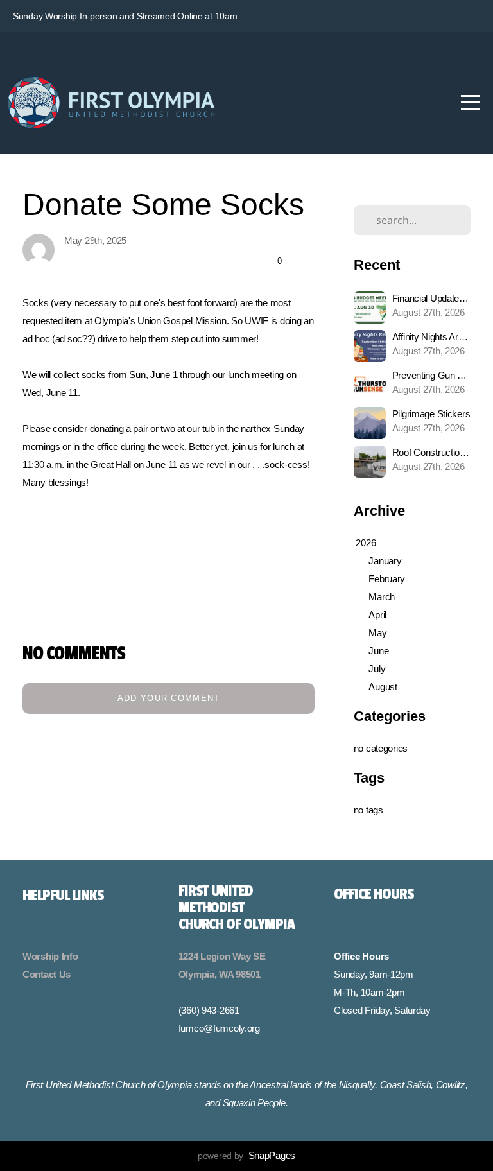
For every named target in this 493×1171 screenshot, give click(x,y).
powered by (246, 1155)
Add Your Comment (168, 698)
